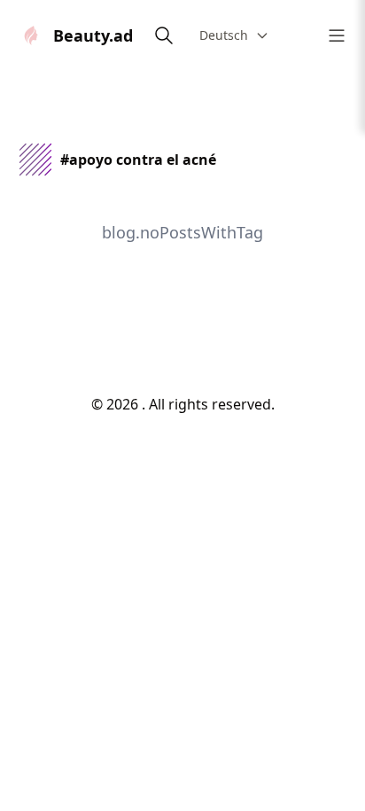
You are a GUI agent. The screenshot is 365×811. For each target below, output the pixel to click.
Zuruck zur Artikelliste (183, 333)
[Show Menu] (336, 35)
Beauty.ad (93, 35)
